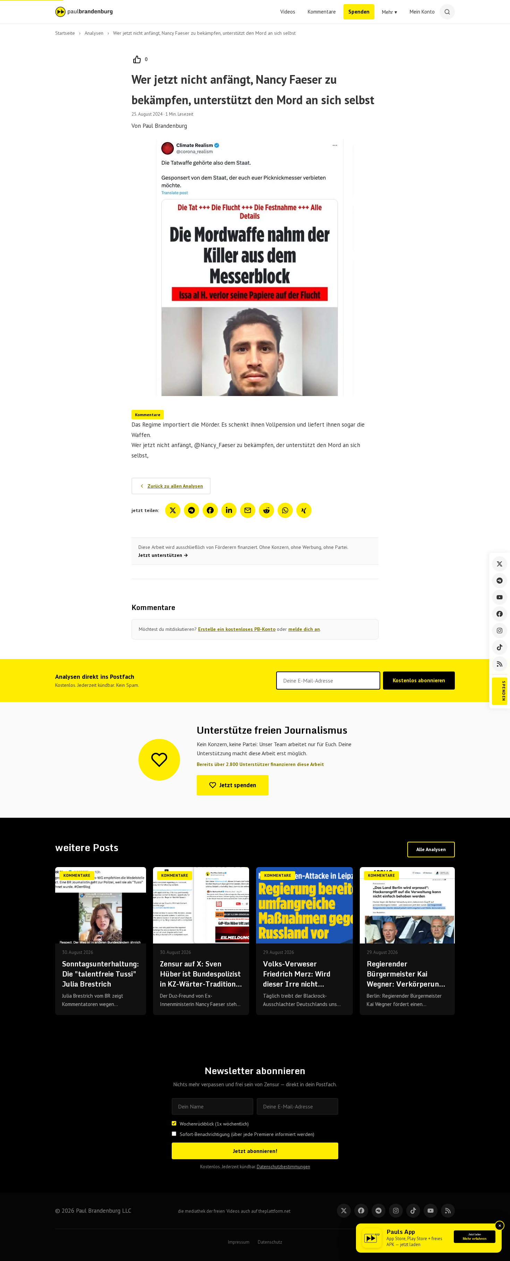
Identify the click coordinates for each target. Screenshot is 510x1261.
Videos (287, 11)
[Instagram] (499, 630)
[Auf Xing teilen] (304, 510)
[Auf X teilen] (172, 510)
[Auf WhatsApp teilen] (285, 510)
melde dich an (304, 629)
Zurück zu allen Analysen (175, 486)
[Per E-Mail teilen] (247, 510)
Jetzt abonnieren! (255, 1150)
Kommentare (322, 11)
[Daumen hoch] (137, 59)
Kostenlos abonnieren (419, 680)
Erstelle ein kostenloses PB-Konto (236, 629)
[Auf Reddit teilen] (266, 510)
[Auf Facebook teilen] (210, 510)
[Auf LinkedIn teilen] (229, 510)
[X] (344, 1211)
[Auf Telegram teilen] (191, 510)
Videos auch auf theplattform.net (258, 1211)
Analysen (94, 33)
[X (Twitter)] (499, 563)
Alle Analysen (431, 849)
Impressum (238, 1242)
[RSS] (499, 663)
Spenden (358, 11)
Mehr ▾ (389, 12)
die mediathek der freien (201, 1211)
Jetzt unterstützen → (163, 555)
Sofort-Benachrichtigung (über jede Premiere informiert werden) (247, 1134)
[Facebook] (499, 613)
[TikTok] (499, 647)
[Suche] (447, 11)
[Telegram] (499, 580)
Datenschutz (270, 1242)
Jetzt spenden (238, 785)
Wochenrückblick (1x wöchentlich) (214, 1124)
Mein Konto (422, 11)
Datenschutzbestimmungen (283, 1167)
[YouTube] (499, 597)
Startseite (65, 33)
